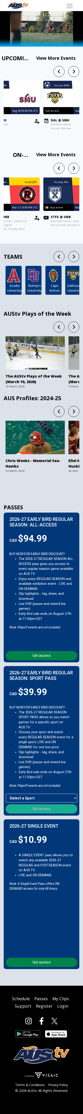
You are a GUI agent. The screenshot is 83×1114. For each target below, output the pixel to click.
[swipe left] (59, 71)
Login (62, 1006)
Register (44, 1006)
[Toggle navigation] (70, 5)
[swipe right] (73, 71)
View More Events (56, 58)
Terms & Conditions (30, 1085)
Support (23, 1006)
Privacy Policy (58, 1085)
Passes (41, 998)
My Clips (60, 998)
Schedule (21, 998)
